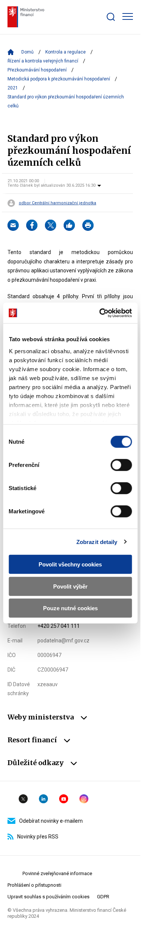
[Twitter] (50, 225)
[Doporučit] (69, 225)
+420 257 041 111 (58, 626)
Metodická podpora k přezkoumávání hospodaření (58, 79)
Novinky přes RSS (37, 837)
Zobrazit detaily (97, 541)
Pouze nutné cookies (70, 608)
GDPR (103, 896)
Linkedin (43, 798)
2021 (12, 88)
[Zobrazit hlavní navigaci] (127, 16)
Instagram (83, 798)
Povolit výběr (70, 586)
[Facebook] (31, 225)
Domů (27, 52)
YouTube (63, 798)
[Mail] (13, 225)
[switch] (121, 465)
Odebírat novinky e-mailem (51, 821)
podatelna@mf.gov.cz (63, 641)
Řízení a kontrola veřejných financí (42, 61)
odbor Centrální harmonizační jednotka (57, 203)
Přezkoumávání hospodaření (37, 70)
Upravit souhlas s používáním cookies (48, 896)
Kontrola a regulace (65, 52)
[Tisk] (88, 225)
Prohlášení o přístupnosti (34, 885)
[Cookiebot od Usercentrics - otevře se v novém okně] (100, 313)
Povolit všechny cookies (70, 564)
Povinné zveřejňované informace (57, 873)
